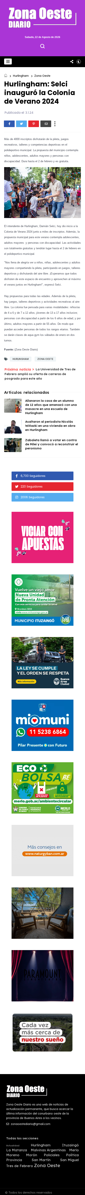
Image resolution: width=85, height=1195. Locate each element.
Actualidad (12, 1145)
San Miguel (69, 1160)
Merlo (74, 1150)
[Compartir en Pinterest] (33, 124)
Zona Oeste (42, 76)
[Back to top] (79, 1189)
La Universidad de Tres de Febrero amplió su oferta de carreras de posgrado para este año (40, 373)
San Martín (41, 1160)
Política (72, 1155)
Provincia (14, 1160)
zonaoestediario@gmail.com (30, 1124)
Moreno (12, 1155)
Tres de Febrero (19, 1166)
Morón (31, 1155)
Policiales (51, 1155)
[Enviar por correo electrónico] (45, 124)
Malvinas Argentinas (48, 1150)
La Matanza (16, 1150)
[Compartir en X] (21, 124)
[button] (8, 61)
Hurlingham (21, 76)
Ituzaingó (70, 1145)
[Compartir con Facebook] (9, 124)
